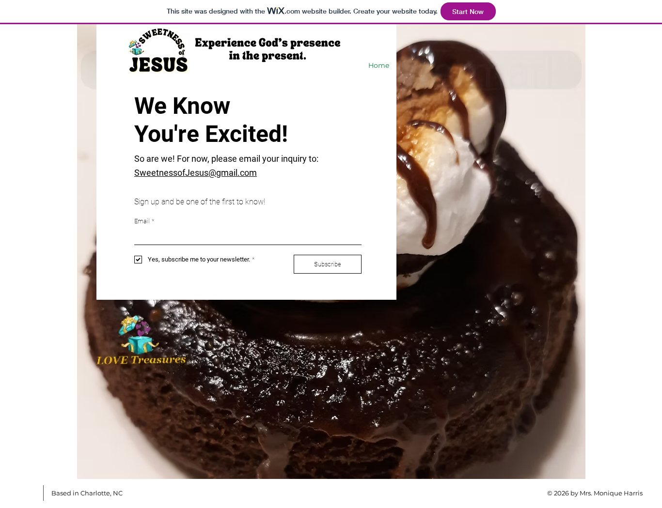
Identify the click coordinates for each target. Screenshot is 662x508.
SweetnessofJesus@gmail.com (195, 173)
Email (144, 221)
